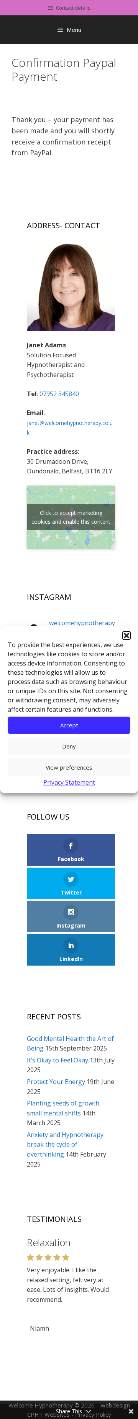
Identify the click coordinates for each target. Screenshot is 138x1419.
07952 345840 (59, 394)
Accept (69, 725)
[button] (126, 635)
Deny (69, 746)
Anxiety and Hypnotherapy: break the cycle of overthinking (66, 1144)
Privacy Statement (69, 782)
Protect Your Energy (56, 1081)
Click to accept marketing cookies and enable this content (70, 517)
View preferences (69, 767)
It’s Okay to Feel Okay (57, 1060)
